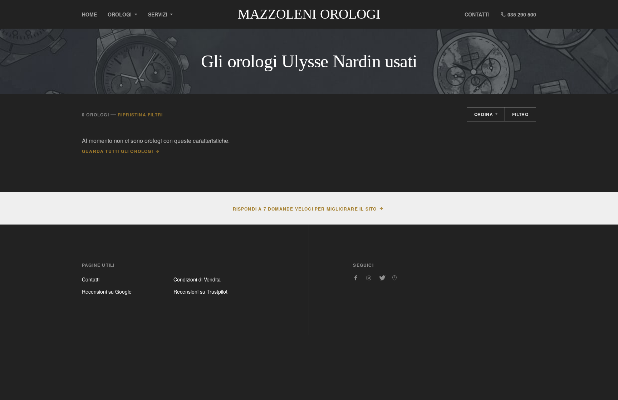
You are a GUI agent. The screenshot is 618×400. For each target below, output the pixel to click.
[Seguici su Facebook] (355, 277)
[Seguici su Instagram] (368, 277)
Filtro (520, 114)
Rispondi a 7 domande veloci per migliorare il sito (305, 209)
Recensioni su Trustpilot (200, 291)
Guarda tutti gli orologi (117, 151)
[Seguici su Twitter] (381, 277)
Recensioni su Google (107, 291)
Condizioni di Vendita (197, 279)
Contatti (477, 14)
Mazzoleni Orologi (309, 13)
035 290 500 (521, 14)
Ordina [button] (484, 114)
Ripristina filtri (140, 114)
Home (89, 14)
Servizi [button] (158, 14)
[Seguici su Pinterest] (394, 277)
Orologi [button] (120, 14)
